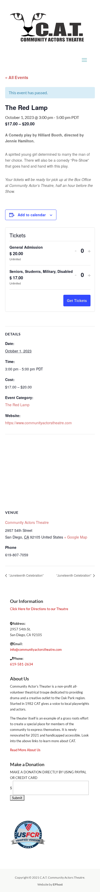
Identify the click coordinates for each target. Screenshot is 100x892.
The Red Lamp (17, 404)
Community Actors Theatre (27, 522)
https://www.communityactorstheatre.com (38, 422)
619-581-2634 (21, 664)
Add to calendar (32, 214)
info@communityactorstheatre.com (36, 649)
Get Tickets (77, 300)
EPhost (58, 884)
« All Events (16, 77)
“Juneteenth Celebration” (26, 575)
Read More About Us (25, 750)
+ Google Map (75, 537)
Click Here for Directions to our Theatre (39, 609)
